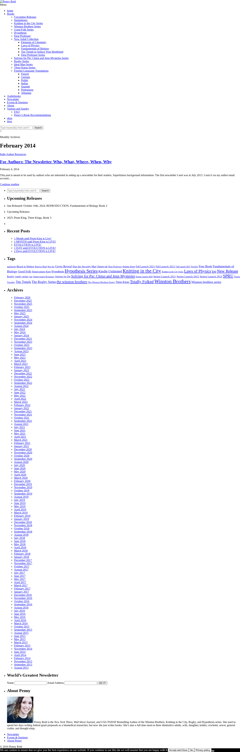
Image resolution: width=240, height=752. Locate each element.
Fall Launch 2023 (183, 266)
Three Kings (122, 282)
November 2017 (23, 563)
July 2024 (19, 329)
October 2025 (21, 307)
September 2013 (23, 664)
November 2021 (23, 414)
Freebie (194, 266)
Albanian (26, 92)
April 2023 (20, 360)
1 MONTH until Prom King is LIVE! (35, 241)
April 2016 (20, 620)
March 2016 (21, 623)
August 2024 (21, 325)
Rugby (10, 276)
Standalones (20, 20)
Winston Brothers (172, 281)
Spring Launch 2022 (188, 276)
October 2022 (21, 379)
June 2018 (19, 541)
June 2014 (19, 651)
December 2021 (23, 411)
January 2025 (21, 316)
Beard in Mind (41, 267)
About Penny (14, 740)
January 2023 (21, 370)
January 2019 (21, 519)
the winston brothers (72, 282)
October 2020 (21, 455)
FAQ (17, 111)
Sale (31, 277)
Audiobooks (14, 96)
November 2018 (23, 525)
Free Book (205, 266)
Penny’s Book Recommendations (32, 115)
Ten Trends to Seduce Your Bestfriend (42, 51)
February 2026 (22, 297)
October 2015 (21, 626)
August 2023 (21, 351)
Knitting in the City (142, 271)
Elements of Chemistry (33, 42)
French (25, 73)
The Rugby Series (44, 282)
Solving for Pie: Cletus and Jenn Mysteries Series (41, 58)
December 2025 (23, 300)
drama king (128, 266)
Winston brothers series (206, 282)
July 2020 (19, 465)
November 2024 (23, 319)
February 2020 (22, 481)
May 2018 (19, 544)
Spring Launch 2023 (211, 276)
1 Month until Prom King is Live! (32, 238)
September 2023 (23, 348)
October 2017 (21, 566)
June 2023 (19, 354)
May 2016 (19, 617)
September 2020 (23, 458)
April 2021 (20, 436)
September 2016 (23, 604)
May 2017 (19, 579)
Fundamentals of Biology (35, 48)
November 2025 (23, 303)
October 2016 (21, 601)
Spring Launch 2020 (144, 277)
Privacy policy (203, 750)
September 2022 (23, 382)
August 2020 (21, 462)
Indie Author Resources (13, 154)
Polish (24, 80)
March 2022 (21, 401)
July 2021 (19, 427)
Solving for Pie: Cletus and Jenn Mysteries (103, 276)
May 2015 (19, 639)
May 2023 (19, 357)
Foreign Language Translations (31, 70)
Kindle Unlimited (110, 271)
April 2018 (20, 547)
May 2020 (19, 471)
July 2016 (19, 610)
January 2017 (21, 591)
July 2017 (19, 572)
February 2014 (22, 658)
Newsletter (13, 99)
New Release (227, 271)
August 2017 (21, 569)
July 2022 (19, 389)
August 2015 (21, 632)
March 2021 (21, 439)
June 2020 (19, 468)
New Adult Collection (26, 39)
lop (214, 271)
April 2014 (20, 655)
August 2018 (21, 534)
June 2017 (19, 575)
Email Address (56, 682)
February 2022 (22, 405)
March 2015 (21, 642)
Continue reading (9, 184)
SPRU (228, 276)
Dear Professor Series (33, 54)
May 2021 (19, 433)
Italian (24, 83)
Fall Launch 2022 (165, 266)
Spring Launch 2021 (164, 276)
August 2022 (21, 386)
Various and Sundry (18, 108)
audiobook (11, 267)
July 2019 (19, 500)
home (10, 10)
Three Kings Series (24, 67)
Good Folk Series (24, 29)
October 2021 (21, 417)
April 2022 (20, 398)
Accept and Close (178, 750)
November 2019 (23, 487)
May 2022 (19, 395)
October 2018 (21, 528)
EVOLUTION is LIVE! (27, 244)
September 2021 (23, 420)
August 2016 (21, 607)
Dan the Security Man (84, 266)
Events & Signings (17, 102)
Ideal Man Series (23, 64)
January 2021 (21, 446)
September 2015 (23, 629)
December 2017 (23, 560)
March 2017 (21, 585)
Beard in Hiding (25, 266)
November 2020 (23, 452)
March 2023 (21, 363)
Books (10, 13)
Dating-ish (102, 266)
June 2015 (19, 636)
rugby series (21, 276)
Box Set (51, 266)
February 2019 (22, 515)
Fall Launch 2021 (145, 266)
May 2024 (19, 332)
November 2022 (23, 376)
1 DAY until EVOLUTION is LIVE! (35, 247)
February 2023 (22, 367)
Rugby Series (21, 61)
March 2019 (21, 512)
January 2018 (21, 556)
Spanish (25, 86)
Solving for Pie (62, 276)
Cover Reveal (63, 266)
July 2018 (19, 537)
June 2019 (19, 503)
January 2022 (21, 408)
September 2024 (23, 322)
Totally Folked (142, 281)
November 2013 (23, 661)
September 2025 (23, 310)
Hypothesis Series (81, 271)
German (25, 77)
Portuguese (27, 89)
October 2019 (21, 490)
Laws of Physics (30, 45)
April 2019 (20, 509)
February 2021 (22, 443)
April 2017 (20, 582)
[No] (213, 750)
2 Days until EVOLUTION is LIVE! (35, 251)
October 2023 (21, 344)
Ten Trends (23, 282)
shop (9, 118)
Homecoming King (41, 271)
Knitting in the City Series (28, 23)
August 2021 (21, 424)
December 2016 (23, 594)
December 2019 (23, 484)
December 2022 (23, 373)
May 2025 (19, 313)
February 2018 (22, 553)
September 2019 (23, 493)
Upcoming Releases (25, 16)
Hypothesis (20, 32)
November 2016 (23, 598)
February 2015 (22, 645)
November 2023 (23, 341)
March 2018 (21, 550)
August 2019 (21, 496)
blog (9, 121)
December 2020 (23, 449)
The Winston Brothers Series (101, 282)
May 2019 (19, 506)
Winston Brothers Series (27, 26)
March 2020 (21, 477)
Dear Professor (22, 35)
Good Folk (24, 271)
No (191, 750)
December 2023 (23, 338)
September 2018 (23, 531)
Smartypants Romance (43, 276)
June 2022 (19, 392)
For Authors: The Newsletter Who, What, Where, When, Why (56, 161)
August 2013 (21, 667)
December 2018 (23, 522)
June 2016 (19, 613)
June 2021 (19, 430)
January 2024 (21, 335)
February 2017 (22, 588)
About (10, 105)
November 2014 (23, 648)
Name (10, 682)
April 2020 (20, 474)
